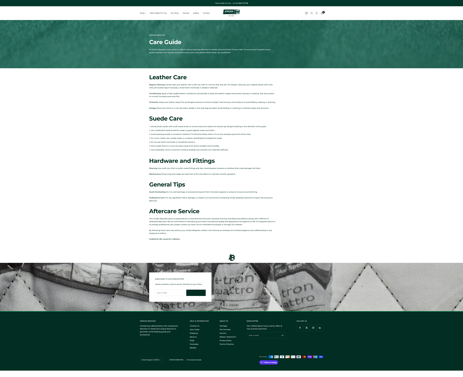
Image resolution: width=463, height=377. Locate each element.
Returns (193, 337)
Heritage (223, 326)
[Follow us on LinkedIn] (320, 327)
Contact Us (194, 326)
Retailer (193, 348)
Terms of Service (227, 344)
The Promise (225, 329)
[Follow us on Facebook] (300, 327)
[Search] (312, 13)
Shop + (143, 13)
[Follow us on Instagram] (313, 327)
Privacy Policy (226, 340)
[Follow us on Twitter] (306, 327)
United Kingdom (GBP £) (150, 360)
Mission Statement (228, 337)
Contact (206, 13)
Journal (186, 13)
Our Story (175, 13)
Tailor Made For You (158, 13)
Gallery (196, 13)
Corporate (194, 344)
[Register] (282, 335)
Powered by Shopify (194, 360)
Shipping (194, 333)
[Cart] (322, 13)
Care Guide (194, 329)
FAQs (192, 340)
